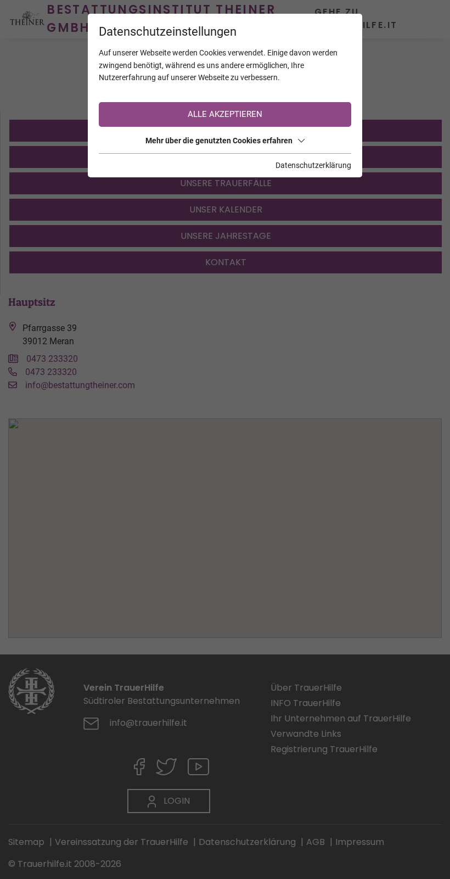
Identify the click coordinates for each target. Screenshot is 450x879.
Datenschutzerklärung (313, 165)
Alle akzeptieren (225, 114)
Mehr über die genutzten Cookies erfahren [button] (218, 140)
